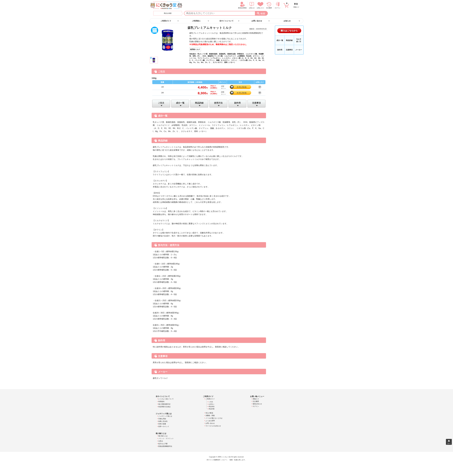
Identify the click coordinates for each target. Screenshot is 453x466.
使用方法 (218, 103)
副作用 (237, 103)
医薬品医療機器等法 (165, 446)
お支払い (211, 404)
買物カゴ (292, 5)
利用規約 (161, 401)
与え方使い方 (298, 40)
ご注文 (161, 103)
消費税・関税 (210, 415)
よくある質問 (210, 421)
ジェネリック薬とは (165, 416)
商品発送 (211, 406)
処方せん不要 (163, 444)
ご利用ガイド (210, 399)
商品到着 (211, 409)
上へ (449, 443)
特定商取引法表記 (164, 407)
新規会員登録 (242, 8)
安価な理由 (162, 419)
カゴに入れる (242, 87)
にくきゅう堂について (166, 399)
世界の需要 (162, 424)
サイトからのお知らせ (213, 426)
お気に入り (260, 8)
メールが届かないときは (214, 418)
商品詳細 (199, 103)
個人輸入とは (163, 436)
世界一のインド (163, 426)
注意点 (160, 441)
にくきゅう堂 (166, 5)
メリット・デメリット (166, 438)
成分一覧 (180, 103)
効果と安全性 (163, 421)
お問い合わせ (210, 423)
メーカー (298, 50)
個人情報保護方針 (164, 404)
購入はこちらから (289, 30)
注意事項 (256, 103)
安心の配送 (209, 413)
